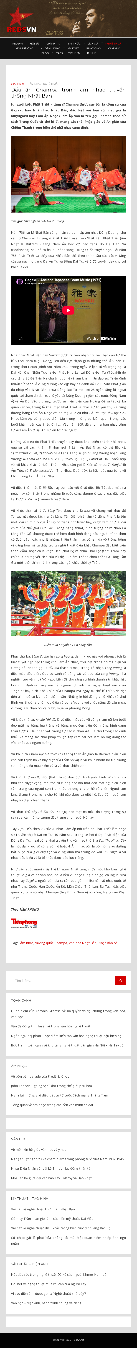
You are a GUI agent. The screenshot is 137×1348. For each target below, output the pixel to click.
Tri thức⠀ (75, 43)
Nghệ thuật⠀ (115, 43)
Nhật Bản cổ (107, 943)
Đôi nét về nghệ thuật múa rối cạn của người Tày (48, 1284)
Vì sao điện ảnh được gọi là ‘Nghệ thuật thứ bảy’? (48, 1293)
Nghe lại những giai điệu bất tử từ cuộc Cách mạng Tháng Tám (59, 1095)
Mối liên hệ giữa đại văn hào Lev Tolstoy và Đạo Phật (51, 1178)
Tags (59, 53)
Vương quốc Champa (51, 943)
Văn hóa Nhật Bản (83, 943)
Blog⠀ (46, 53)
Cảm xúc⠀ (115, 48)
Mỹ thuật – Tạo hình (29, 1199)
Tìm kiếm (74, 53)
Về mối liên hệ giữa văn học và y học (38, 1149)
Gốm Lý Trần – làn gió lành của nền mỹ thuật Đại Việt (52, 1218)
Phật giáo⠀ (94, 48)
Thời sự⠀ (34, 43)
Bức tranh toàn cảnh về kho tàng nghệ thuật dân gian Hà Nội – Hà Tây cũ (67, 1045)
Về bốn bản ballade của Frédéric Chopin (41, 1076)
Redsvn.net (78, 1339)
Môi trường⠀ (25, 48)
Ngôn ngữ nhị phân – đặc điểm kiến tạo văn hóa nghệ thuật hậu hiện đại (66, 1036)
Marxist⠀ (74, 48)
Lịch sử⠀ (94, 43)
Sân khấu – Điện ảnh (29, 1264)
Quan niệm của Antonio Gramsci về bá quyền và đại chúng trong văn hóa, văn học (68, 1014)
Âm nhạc (26, 943)
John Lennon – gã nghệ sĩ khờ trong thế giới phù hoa (51, 1086)
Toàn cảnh (21, 1001)
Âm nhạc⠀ (36, 83)
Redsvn (17, 43)
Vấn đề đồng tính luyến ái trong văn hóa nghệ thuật (50, 1026)
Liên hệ (91, 53)
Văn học (19, 1139)
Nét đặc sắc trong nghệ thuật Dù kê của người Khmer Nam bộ (58, 1274)
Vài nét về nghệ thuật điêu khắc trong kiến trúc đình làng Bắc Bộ (60, 1228)
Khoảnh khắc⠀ (51, 48)
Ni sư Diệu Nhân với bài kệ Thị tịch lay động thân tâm (52, 1168)
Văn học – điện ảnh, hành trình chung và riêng (46, 1303)
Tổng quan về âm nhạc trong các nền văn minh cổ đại (52, 1105)
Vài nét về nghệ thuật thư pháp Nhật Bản (43, 1209)
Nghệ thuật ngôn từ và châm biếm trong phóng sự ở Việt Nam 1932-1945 (67, 1159)
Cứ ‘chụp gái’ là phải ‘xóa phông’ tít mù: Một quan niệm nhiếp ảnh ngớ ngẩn (68, 1240)
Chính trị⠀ (54, 43)
